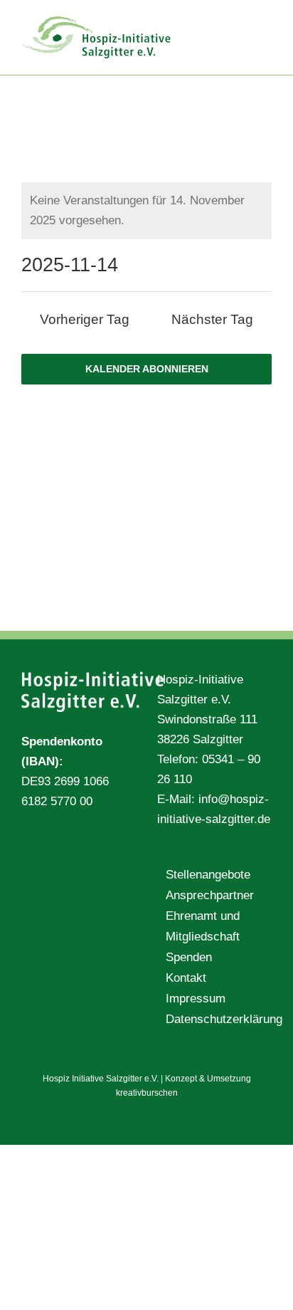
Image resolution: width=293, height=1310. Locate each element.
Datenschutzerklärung (215, 1019)
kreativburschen (147, 1093)
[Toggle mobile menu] (266, 21)
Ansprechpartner (210, 895)
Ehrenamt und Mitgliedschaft (203, 926)
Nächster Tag (212, 319)
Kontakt (186, 978)
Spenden (189, 957)
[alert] (146, 210)
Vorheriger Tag (84, 319)
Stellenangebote (208, 874)
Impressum (195, 998)
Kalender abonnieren (146, 368)
